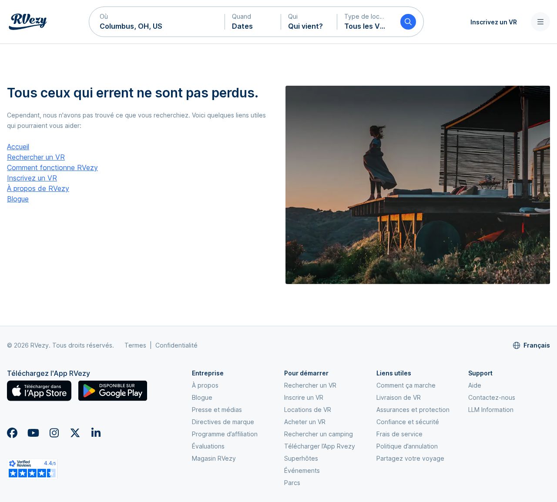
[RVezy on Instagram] (54, 433)
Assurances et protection (413, 409)
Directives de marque (223, 421)
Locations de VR (307, 409)
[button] (157, 22)
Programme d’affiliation (225, 434)
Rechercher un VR (36, 157)
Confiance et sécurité (407, 421)
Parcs (292, 482)
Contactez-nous (491, 397)
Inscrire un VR (303, 397)
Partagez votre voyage (410, 458)
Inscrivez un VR (493, 22)
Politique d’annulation (407, 446)
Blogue (18, 198)
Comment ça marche (406, 385)
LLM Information (490, 409)
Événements (302, 470)
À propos (205, 385)
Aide (474, 385)
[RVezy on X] (75, 433)
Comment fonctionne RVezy (52, 167)
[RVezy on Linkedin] (96, 433)
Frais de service (399, 434)
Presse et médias (217, 409)
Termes (135, 345)
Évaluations (208, 446)
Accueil (18, 146)
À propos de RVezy (38, 188)
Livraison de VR (398, 397)
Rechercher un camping (318, 434)
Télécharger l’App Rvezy (319, 446)
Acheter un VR (304, 421)
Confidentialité (176, 345)
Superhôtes (301, 458)
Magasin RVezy (214, 458)
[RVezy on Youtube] (33, 433)
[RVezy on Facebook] (12, 433)
